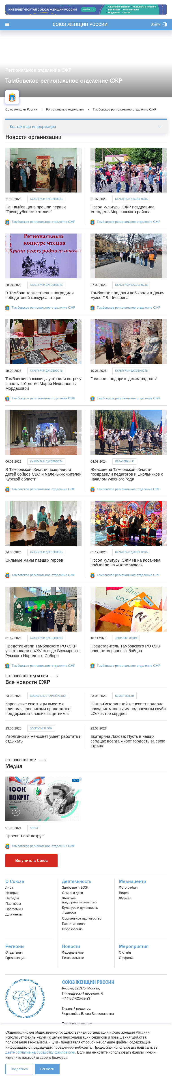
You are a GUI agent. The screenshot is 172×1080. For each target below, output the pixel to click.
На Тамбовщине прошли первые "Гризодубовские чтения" (36, 209)
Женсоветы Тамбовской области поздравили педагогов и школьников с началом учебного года (126, 474)
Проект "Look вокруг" (24, 836)
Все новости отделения (27, 676)
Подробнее (19, 1069)
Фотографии (128, 887)
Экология (69, 913)
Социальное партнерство (81, 918)
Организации (15, 958)
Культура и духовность (46, 199)
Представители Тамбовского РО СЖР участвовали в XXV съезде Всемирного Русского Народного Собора (42, 651)
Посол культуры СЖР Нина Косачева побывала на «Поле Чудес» (125, 562)
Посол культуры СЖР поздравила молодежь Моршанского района (122, 209)
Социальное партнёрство (48, 696)
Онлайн (125, 952)
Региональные (73, 958)
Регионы (14, 946)
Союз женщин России (80, 24)
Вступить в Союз (31, 860)
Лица (9, 887)
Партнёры (13, 903)
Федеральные (73, 952)
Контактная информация (33, 126)
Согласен (47, 1069)
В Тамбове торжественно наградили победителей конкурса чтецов (39, 295)
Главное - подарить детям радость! (123, 379)
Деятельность (76, 881)
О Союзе (14, 881)
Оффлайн (126, 958)
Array (34, 828)
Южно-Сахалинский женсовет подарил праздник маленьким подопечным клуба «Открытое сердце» (128, 709)
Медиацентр (132, 881)
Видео (124, 893)
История (11, 893)
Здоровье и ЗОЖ (126, 638)
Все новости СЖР (21, 760)
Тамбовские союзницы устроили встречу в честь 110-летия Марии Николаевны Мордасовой (43, 384)
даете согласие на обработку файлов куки (40, 1052)
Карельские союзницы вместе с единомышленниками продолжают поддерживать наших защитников (38, 709)
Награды (12, 898)
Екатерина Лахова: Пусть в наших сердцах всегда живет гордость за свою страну (127, 741)
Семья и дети (124, 696)
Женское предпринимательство (79, 900)
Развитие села (73, 924)
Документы (14, 914)
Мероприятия (133, 946)
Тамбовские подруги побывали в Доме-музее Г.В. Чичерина (127, 295)
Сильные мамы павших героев (34, 560)
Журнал (125, 898)
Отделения (14, 952)
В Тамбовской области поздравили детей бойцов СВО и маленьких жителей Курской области (43, 474)
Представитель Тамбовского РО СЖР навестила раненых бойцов (125, 648)
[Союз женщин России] (25, 998)
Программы (14, 909)
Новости (71, 946)
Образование (124, 461)
